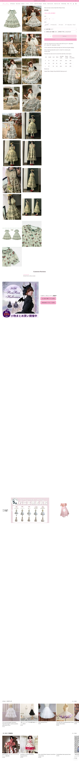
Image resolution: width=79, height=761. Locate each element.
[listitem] (68, 3)
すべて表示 (74, 701)
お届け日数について (49, 29)
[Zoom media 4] (32, 45)
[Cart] (76, 3)
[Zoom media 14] (32, 180)
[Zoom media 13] (12, 180)
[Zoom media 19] (12, 257)
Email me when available (60, 39)
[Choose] (18, 719)
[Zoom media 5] (12, 71)
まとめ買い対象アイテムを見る (48, 298)
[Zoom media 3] (12, 45)
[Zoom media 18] (32, 234)
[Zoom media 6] (32, 71)
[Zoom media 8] (32, 98)
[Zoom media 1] (12, 19)
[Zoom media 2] (32, 19)
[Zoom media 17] (12, 234)
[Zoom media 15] (12, 207)
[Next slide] (75, 715)
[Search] (71, 3)
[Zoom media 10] (32, 125)
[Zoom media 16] (32, 207)
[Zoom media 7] (12, 98)
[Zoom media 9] (12, 125)
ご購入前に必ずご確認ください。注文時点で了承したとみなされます (58, 31)
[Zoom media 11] (12, 153)
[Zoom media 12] (32, 153)
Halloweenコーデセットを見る (48, 302)
